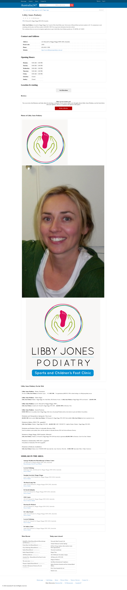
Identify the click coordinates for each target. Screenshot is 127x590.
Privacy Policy (64, 580)
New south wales (26, 10)
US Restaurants (69, 583)
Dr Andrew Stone (28, 526)
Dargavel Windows (55, 559)
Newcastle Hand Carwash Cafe (58, 541)
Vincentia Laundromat (56, 550)
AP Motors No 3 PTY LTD (57, 557)
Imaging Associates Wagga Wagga (33, 475)
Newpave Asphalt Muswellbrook (33, 563)
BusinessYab (58, 583)
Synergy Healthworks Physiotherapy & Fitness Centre (39, 460)
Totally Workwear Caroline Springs (59, 543)
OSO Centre (27, 497)
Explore (31, 1)
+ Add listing (48, 580)
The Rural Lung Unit (29, 482)
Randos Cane (54, 570)
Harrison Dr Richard (30, 504)
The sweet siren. (28, 561)
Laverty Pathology (29, 468)
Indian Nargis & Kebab (31, 552)
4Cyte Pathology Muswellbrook (32, 547)
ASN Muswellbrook (30, 554)
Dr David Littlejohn (29, 490)
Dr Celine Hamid (28, 512)
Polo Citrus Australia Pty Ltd (57, 568)
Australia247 (29, 5)
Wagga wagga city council (36, 10)
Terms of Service (75, 580)
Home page (23, 1)
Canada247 (78, 583)
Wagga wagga (46, 10)
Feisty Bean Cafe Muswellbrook (32, 545)
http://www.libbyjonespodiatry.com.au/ (51, 50)
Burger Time (54, 552)
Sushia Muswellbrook (31, 550)
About (36, 1)
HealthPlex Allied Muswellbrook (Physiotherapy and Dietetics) (34, 542)
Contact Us (43, 1)
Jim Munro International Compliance (59, 562)
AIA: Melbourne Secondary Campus (59, 554)
